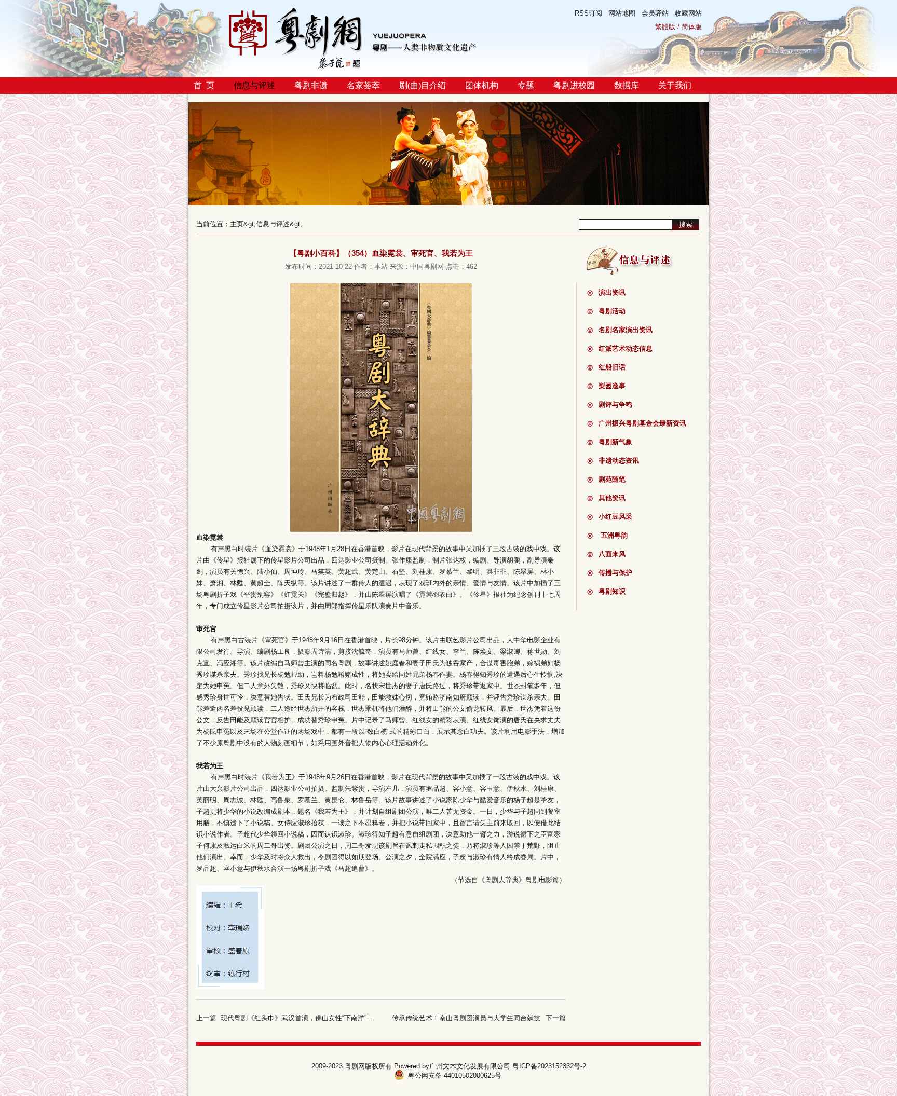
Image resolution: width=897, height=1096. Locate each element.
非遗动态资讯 (613, 460)
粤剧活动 (606, 311)
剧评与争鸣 (609, 404)
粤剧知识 (606, 591)
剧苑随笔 (606, 479)
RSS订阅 (588, 13)
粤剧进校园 (574, 85)
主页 (236, 224)
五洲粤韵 (607, 535)
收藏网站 (688, 13)
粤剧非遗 (311, 85)
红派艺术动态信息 (620, 348)
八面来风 (606, 554)
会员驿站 (655, 13)
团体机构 (481, 85)
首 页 (204, 85)
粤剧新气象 (609, 442)
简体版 (692, 27)
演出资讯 (606, 292)
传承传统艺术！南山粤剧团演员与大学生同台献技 (466, 1018)
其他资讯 (606, 498)
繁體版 (665, 27)
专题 (526, 85)
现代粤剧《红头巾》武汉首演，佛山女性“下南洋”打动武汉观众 (314, 1018)
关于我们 (674, 85)
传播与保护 (609, 573)
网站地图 (621, 13)
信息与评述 (254, 85)
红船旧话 (606, 367)
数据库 (626, 85)
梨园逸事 (606, 386)
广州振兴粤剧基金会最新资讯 (636, 423)
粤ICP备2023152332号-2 (549, 1066)
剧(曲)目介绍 (422, 85)
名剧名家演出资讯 (620, 330)
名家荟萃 (363, 85)
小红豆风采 (609, 516)
